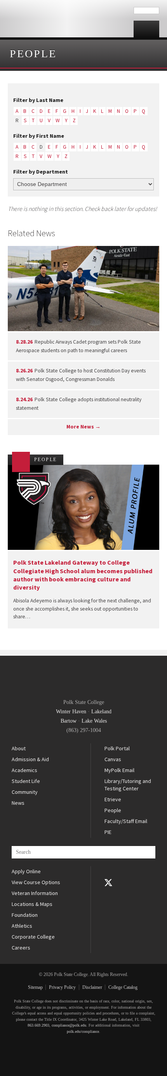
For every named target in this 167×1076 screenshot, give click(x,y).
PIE (107, 832)
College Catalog (122, 987)
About (19, 748)
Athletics (22, 925)
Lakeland (101, 711)
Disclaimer (92, 987)
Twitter (108, 882)
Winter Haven (71, 711)
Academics (24, 770)
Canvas (112, 759)
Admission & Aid (30, 759)
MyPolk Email (119, 770)
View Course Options (36, 882)
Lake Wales (94, 721)
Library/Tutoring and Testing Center (127, 785)
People (33, 53)
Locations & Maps (32, 903)
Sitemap (35, 987)
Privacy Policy (62, 987)
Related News (31, 233)
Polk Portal (117, 748)
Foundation (25, 914)
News (18, 802)
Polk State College (67, 18)
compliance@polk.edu (69, 1025)
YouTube (108, 893)
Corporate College (33, 936)
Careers (21, 947)
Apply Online (26, 871)
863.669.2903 (38, 1025)
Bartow (69, 721)
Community (25, 791)
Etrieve (112, 799)
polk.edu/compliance (83, 1031)
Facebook (108, 871)
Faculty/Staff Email (125, 821)
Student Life (26, 781)
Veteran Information (35, 893)
